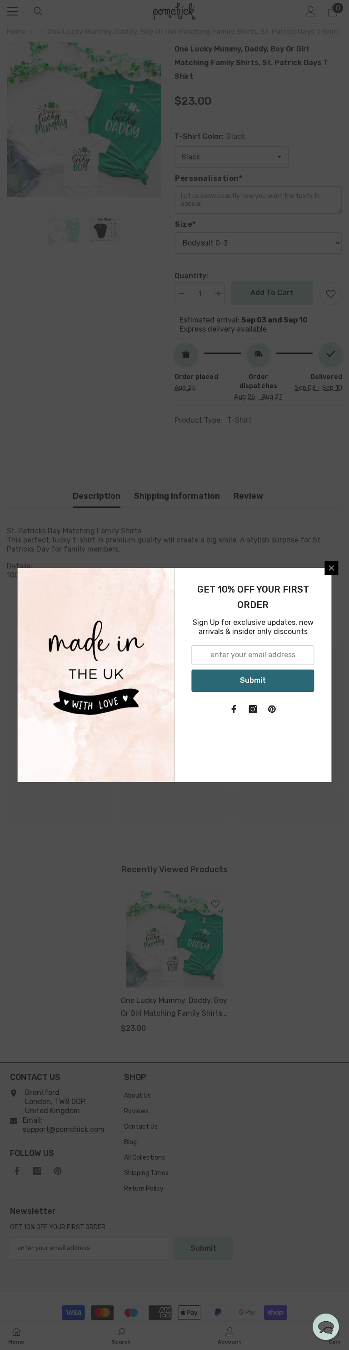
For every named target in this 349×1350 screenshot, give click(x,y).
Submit (253, 680)
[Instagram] (253, 709)
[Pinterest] (272, 709)
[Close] (332, 568)
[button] (326, 1327)
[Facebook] (234, 709)
